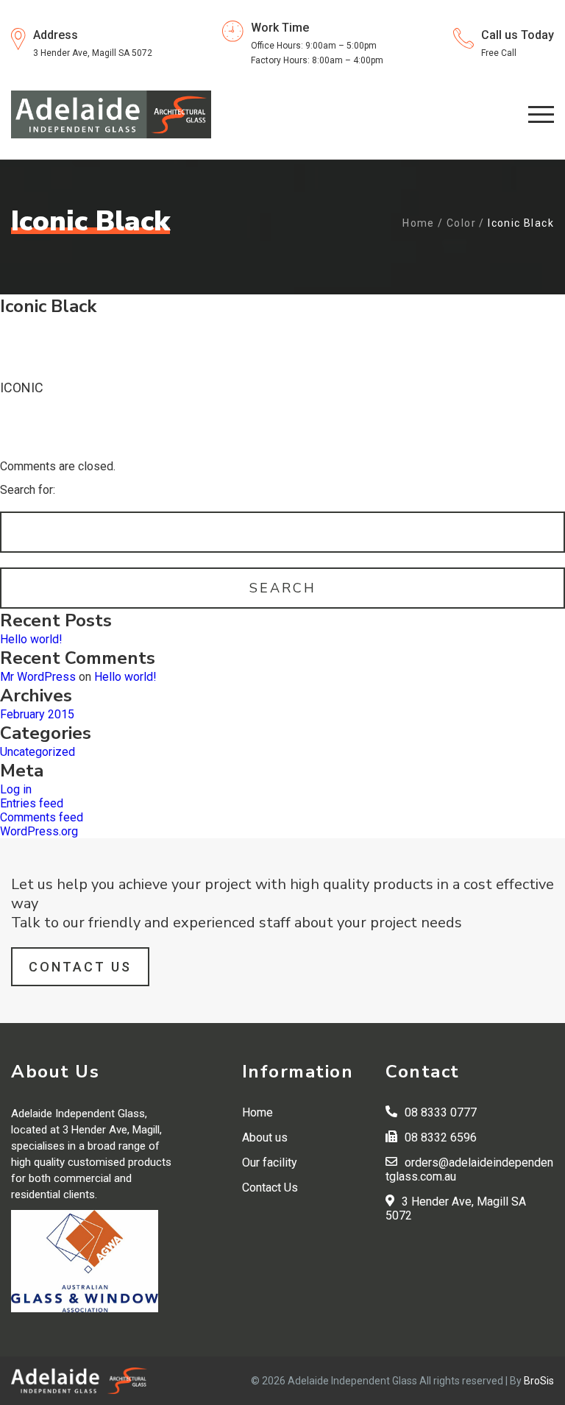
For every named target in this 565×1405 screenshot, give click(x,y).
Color (461, 223)
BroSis (539, 1381)
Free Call (498, 53)
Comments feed (41, 817)
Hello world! (31, 639)
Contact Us (80, 966)
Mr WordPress (38, 677)
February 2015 (37, 714)
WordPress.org (39, 831)
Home (418, 223)
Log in (16, 789)
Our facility (269, 1162)
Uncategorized (37, 752)
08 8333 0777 (441, 1112)
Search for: (27, 490)
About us (265, 1137)
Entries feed (31, 803)
